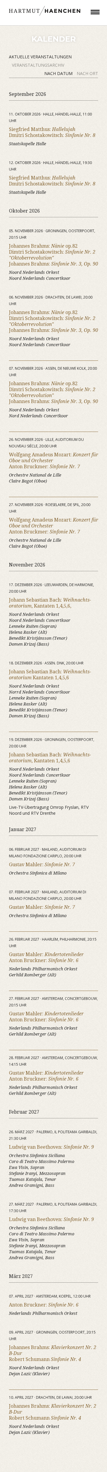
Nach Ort (87, 73)
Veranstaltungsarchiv (38, 65)
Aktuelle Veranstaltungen (40, 57)
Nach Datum (59, 73)
